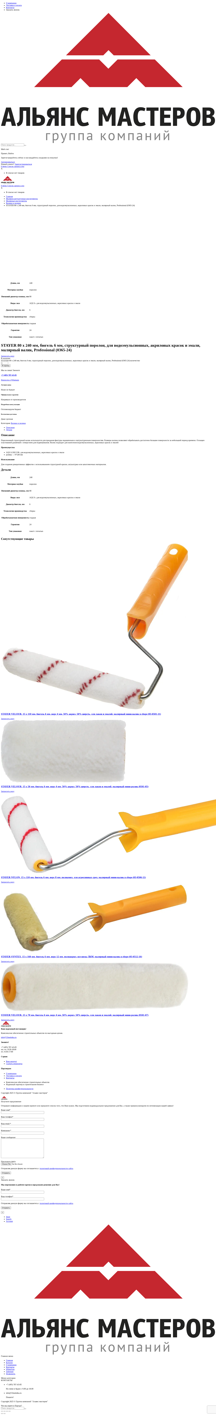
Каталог (9, 1363)
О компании (11, 3)
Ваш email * (6, 1124)
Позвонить (10, 1374)
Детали (9, 430)
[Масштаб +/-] (9, 1411)
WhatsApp (10, 1369)
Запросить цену (7, 356)
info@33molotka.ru (8, 1037)
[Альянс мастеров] (108, 142)
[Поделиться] (5, 1411)
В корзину (6, 366)
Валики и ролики (13, 203)
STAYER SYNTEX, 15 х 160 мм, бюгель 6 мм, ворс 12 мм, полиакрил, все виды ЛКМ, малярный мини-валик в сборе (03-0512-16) (71, 956)
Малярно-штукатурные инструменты (22, 199)
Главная (9, 196)
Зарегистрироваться (23, 164)
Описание (10, 427)
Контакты (10, 7)
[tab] (110, 427)
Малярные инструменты (16, 201)
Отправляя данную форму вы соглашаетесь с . (37, 1168)
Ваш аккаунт (11, 1061)
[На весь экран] (7, 1411)
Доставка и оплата (14, 5)
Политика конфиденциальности (19, 1089)
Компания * (6, 1131)
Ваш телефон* (7, 1117)
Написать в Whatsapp (10, 380)
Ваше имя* (5, 1110)
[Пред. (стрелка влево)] (2, 1413)
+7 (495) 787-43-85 (9, 375)
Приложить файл (8, 1162)
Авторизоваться (8, 162)
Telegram (9, 1372)
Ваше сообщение (8, 1137)
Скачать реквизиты (14, 1064)
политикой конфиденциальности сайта (56, 1168)
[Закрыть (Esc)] (2, 1411)
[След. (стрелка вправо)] (5, 1413)
